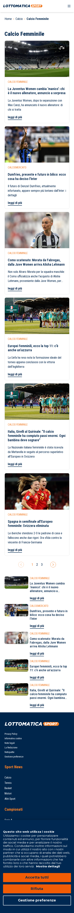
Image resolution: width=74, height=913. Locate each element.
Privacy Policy (11, 734)
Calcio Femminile (38, 19)
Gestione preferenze (14, 756)
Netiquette (9, 752)
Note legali (10, 743)
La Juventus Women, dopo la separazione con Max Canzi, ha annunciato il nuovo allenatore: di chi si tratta (35, 105)
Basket (8, 788)
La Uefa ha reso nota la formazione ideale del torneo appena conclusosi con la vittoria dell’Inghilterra (34, 362)
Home (8, 19)
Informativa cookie (13, 738)
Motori (8, 793)
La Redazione (11, 747)
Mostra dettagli (47, 866)
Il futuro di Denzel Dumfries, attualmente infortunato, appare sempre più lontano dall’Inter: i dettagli (37, 190)
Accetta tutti (37, 877)
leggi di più (15, 117)
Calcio (19, 19)
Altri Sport (10, 798)
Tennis (8, 782)
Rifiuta (37, 889)
